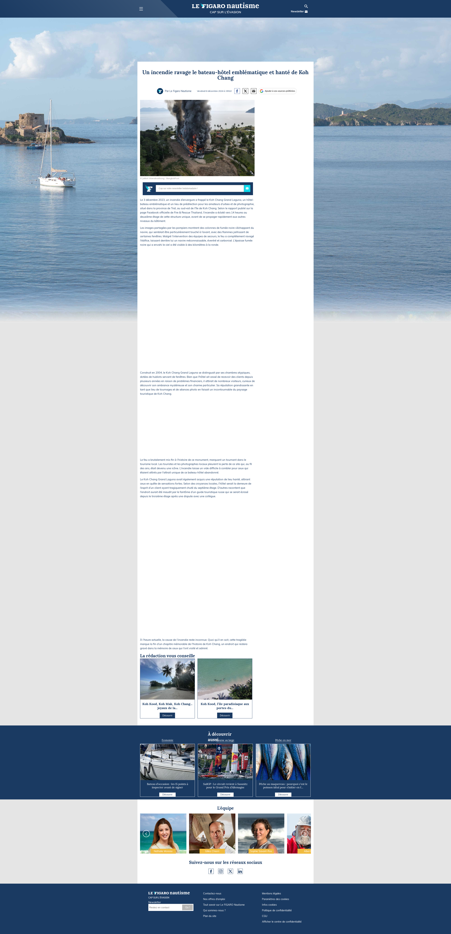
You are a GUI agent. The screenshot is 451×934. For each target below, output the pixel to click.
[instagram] (220, 871)
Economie (167, 740)
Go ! (187, 907)
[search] (306, 6)
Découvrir (167, 794)
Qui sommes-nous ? (214, 910)
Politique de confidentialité (277, 910)
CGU (264, 916)
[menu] (141, 9)
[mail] (306, 11)
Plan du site (209, 916)
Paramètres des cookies (275, 899)
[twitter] (230, 871)
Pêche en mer (283, 740)
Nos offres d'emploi (214, 899)
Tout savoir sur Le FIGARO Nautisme (224, 904)
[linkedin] (240, 871)
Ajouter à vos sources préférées (280, 91)
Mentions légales (271, 893)
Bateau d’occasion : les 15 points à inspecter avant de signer (167, 785)
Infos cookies (269, 904)
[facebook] (211, 871)
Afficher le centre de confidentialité (282, 921)
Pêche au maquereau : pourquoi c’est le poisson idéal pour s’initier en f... (283, 785)
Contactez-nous (212, 893)
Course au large (225, 740)
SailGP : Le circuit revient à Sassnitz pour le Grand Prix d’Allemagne (225, 785)
